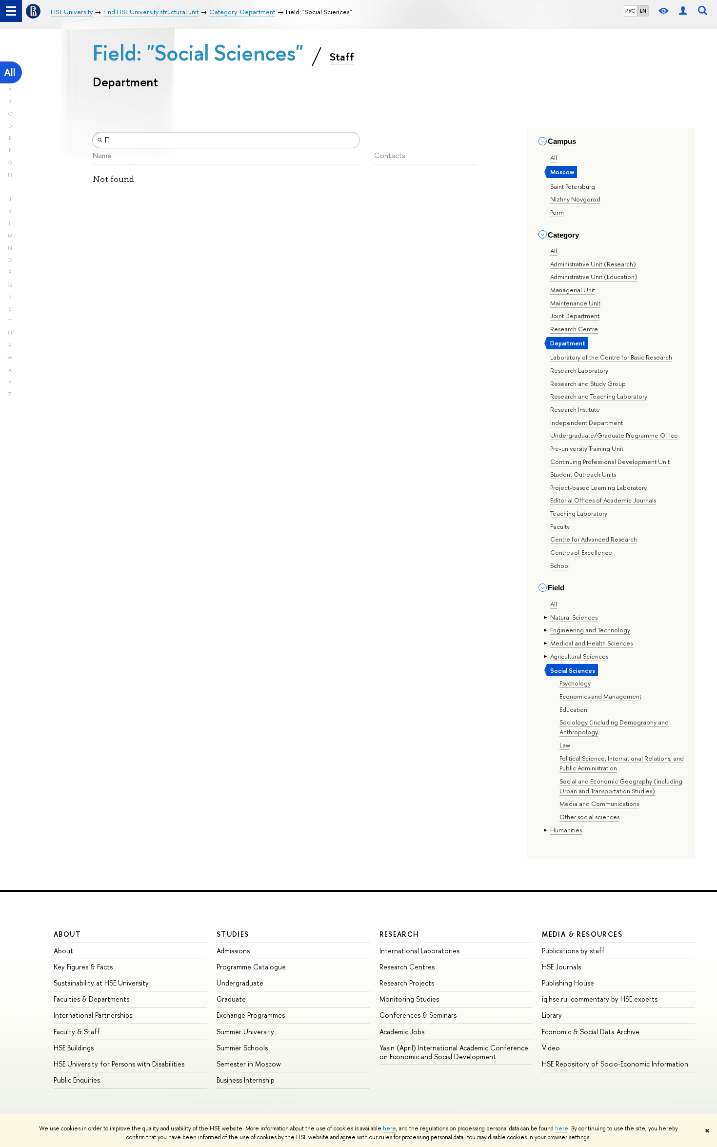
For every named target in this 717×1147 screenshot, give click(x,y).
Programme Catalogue (251, 966)
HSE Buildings (74, 1047)
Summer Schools (242, 1047)
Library (552, 1015)
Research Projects (406, 982)
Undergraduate (240, 982)
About (67, 934)
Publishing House (568, 982)
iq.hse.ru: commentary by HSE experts (599, 999)
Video (551, 1047)
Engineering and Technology (590, 629)
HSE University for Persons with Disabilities (119, 1063)
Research (399, 934)
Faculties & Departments (91, 999)
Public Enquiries (77, 1080)
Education (573, 709)
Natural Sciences (574, 617)
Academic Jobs (401, 1031)
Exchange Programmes (251, 1015)
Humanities (566, 829)
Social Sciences (572, 670)
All (10, 72)
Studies (233, 934)
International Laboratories (419, 950)
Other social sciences (589, 816)
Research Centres (407, 966)
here (389, 1128)
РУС (630, 10)
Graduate (231, 999)
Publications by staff (573, 950)
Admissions (233, 950)
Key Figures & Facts (83, 966)
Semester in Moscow (249, 1063)
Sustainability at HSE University (101, 982)
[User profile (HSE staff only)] (683, 11)
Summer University (245, 1031)
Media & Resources (582, 934)
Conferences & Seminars (418, 1015)
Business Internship (246, 1080)
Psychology (575, 683)
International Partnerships (93, 1015)
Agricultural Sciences (579, 656)
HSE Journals (561, 966)
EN (643, 10)
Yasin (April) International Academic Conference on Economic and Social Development (453, 1052)
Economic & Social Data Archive (590, 1031)
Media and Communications (599, 803)
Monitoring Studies (409, 999)
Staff (342, 56)
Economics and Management (600, 696)
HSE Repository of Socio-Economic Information (615, 1063)
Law (564, 745)
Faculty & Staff (77, 1031)
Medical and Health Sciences (591, 643)
